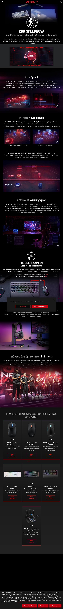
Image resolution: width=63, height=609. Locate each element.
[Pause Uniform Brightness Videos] (57, 142)
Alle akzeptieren (55, 606)
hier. (47, 274)
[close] (54, 299)
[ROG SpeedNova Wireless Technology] (31, 56)
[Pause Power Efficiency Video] (58, 190)
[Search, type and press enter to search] (61, 2)
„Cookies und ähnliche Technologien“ (26, 601)
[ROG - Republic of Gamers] (31, 2)
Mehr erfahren (12, 455)
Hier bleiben (23, 306)
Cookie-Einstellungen (29, 606)
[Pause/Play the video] (28, 106)
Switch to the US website (40, 306)
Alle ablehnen (43, 606)
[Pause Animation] (58, 298)
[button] (2, 2)
